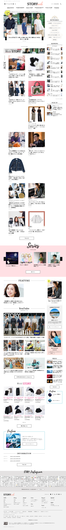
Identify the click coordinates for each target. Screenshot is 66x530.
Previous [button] (6, 38)
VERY (9, 516)
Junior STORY (54, 30)
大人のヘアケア (55, 25)
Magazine (43, 498)
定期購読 (51, 353)
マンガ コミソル (45, 516)
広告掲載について (36, 511)
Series (32, 504)
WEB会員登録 (30, 511)
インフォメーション (18, 511)
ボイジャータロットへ (30, 443)
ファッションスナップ (55, 32)
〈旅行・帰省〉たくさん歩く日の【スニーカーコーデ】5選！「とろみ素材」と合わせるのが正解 (55, 91)
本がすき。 (49, 516)
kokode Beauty (9, 517)
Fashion (5, 498)
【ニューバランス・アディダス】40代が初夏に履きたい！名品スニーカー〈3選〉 (55, 68)
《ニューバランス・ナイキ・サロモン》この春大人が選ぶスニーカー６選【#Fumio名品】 (55, 96)
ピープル (24, 504)
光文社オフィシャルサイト (44, 511)
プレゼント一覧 (44, 507)
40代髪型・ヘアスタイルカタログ (54, 23)
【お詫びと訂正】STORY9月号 (15, 456)
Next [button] (42, 38)
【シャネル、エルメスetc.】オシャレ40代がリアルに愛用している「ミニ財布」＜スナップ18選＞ (55, 82)
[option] (24, 28)
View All (27, 238)
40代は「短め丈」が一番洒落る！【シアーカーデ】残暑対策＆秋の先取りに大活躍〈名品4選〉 (55, 63)
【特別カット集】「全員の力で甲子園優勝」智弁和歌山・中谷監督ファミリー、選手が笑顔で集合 (55, 86)
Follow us (40, 489)
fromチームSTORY (16, 504)
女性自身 (27, 516)
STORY (13, 516)
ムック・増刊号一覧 (44, 502)
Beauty (15, 498)
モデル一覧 (5, 511)
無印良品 (54, 39)
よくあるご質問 (11, 511)
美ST (18, 516)
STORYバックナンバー (45, 501)
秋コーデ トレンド (57, 37)
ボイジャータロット (56, 400)
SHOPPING (5, 505)
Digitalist (52, 498)
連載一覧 (32, 506)
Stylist (52, 502)
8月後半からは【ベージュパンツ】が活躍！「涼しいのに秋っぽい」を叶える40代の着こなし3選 (55, 59)
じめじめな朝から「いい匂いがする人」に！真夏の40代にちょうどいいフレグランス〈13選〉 (55, 73)
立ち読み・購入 (52, 351)
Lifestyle (24, 498)
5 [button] (25, 46)
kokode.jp (5, 517)
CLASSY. (6, 516)
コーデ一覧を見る (54, 302)
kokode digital (18, 517)
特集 (4, 501)
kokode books (14, 517)
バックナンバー (58, 351)
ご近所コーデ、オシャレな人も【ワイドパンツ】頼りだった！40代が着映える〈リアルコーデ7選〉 (55, 77)
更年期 (50, 37)
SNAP (4, 502)
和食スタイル (23, 516)
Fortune (32, 498)
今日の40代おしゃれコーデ (7, 504)
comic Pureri (40, 516)
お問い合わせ (24, 511)
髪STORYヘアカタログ (17, 502)
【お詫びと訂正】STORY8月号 (15, 460)
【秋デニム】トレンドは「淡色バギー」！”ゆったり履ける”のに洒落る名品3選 (55, 50)
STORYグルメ (25, 502)
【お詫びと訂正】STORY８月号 (15, 458)
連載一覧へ (33, 271)
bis (20, 516)
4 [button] (24, 46)
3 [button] (23, 46)
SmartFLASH (31, 516)
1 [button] (21, 46)
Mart (15, 516)
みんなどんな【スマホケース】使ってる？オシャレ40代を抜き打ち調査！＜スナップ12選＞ (55, 54)
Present (43, 505)
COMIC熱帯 (35, 516)
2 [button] (22, 46)
